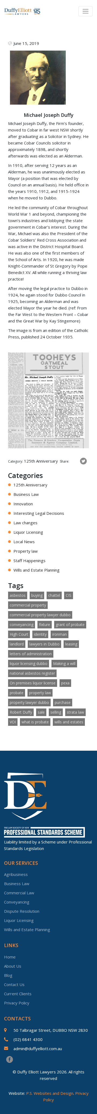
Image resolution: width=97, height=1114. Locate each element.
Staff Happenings (29, 560)
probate (16, 692)
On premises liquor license (33, 682)
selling (55, 712)
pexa (65, 682)
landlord (17, 644)
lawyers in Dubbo (44, 644)
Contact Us (14, 984)
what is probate (35, 721)
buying (37, 595)
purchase (63, 702)
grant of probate (70, 624)
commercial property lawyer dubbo (40, 614)
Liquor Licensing (28, 532)
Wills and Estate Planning (36, 570)
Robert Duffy (21, 712)
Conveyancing (16, 902)
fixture (44, 624)
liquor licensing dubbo (28, 663)
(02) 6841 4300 (28, 1039)
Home (10, 957)
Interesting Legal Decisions (38, 513)
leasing (71, 644)
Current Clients (18, 993)
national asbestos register (32, 673)
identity (40, 634)
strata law (75, 712)
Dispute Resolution (21, 911)
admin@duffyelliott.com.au (37, 1048)
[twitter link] (83, 461)
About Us (12, 966)
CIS (68, 595)
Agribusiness (16, 874)
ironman (59, 634)
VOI (13, 721)
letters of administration (31, 653)
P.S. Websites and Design (49, 1093)
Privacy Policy (16, 1003)
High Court (19, 634)
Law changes (25, 522)
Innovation (23, 503)
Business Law (26, 494)
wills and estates (68, 721)
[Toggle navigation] (85, 11)
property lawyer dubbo (29, 702)
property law (40, 692)
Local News (24, 541)
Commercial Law (19, 892)
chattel (54, 595)
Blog (8, 975)
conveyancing (21, 624)
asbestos (18, 595)
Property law (25, 551)
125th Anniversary (30, 484)
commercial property (28, 605)
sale (41, 712)
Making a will (64, 663)
